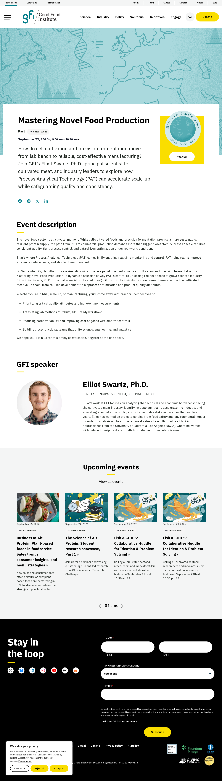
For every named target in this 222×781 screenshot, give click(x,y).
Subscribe (157, 732)
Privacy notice (25, 761)
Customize (19, 768)
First (109, 654)
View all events (111, 481)
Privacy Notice (188, 712)
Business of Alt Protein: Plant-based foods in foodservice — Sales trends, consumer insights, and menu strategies (37, 551)
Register (182, 156)
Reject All (39, 768)
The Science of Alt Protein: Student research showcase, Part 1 (82, 546)
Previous (100, 605)
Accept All (59, 768)
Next (122, 605)
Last (166, 654)
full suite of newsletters (126, 721)
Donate (207, 17)
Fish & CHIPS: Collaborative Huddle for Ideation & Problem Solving (134, 546)
